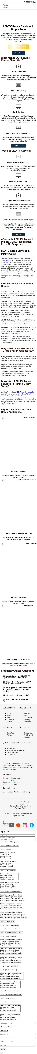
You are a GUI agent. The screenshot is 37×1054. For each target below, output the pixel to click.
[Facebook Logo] (31, 825)
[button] (32, 6)
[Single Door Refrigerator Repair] (11, 941)
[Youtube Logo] (18, 825)
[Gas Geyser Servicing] (9, 877)
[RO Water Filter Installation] (10, 1011)
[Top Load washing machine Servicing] (12, 907)
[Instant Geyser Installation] (10, 888)
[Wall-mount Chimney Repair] (12, 975)
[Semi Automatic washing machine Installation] (14, 918)
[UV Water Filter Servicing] (10, 1018)
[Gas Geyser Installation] (9, 879)
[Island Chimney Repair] (10, 984)
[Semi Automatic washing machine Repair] (14, 914)
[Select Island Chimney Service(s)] (10, 982)
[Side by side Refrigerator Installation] (11, 962)
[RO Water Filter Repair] (10, 1007)
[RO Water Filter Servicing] (10, 1009)
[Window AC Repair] (9, 863)
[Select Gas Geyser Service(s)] (9, 874)
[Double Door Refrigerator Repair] (11, 950)
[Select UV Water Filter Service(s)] (10, 1014)
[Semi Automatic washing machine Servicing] (14, 916)
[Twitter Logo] (11, 825)
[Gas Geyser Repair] (9, 876)
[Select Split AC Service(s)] (8, 853)
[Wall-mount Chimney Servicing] (12, 977)
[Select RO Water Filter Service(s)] (10, 1005)
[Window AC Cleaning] (9, 865)
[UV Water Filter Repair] (10, 1016)
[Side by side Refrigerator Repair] (11, 959)
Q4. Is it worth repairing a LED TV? (16, 695)
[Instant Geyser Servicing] (10, 886)
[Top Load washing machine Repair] (12, 905)
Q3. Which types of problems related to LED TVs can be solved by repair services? (17, 689)
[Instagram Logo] (25, 825)
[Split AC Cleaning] (8, 856)
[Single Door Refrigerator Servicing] (11, 943)
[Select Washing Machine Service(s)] (13, 895)
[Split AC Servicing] (8, 858)
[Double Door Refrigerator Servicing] (11, 952)
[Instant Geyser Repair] (10, 884)
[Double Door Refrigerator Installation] (11, 954)
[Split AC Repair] (8, 854)
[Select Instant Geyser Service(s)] (10, 883)
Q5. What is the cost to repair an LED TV (17, 700)
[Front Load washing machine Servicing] (13, 898)
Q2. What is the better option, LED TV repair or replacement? (17, 683)
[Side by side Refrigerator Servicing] (11, 961)
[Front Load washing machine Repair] (13, 897)
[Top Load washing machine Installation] (12, 909)
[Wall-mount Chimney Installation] (12, 978)
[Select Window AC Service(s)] (9, 861)
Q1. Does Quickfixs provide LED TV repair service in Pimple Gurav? (16, 677)
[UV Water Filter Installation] (10, 1019)
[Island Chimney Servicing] (10, 985)
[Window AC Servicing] (9, 867)
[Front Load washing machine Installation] (13, 900)
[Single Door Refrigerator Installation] (11, 945)
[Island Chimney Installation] (10, 987)
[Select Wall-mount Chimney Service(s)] (12, 973)
